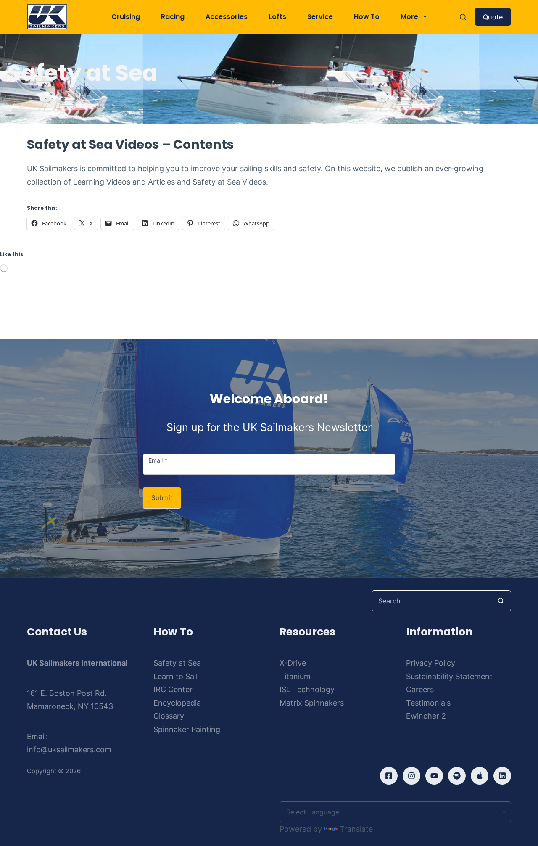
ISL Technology (307, 689)
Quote (493, 17)
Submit (161, 498)
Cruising (125, 16)
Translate (356, 829)
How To (367, 16)
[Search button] (501, 601)
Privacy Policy (430, 662)
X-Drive (293, 662)
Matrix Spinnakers (312, 702)
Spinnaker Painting (186, 729)
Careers (420, 689)
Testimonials (428, 702)
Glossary (168, 715)
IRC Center (173, 689)
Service (320, 16)
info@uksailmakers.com (69, 749)
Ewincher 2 (426, 715)
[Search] (463, 17)
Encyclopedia (177, 702)
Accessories (227, 16)
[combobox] (431, 600)
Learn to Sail (175, 676)
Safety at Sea (177, 662)
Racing (173, 16)
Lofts (277, 16)
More (409, 16)
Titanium (295, 676)
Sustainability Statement (449, 676)
